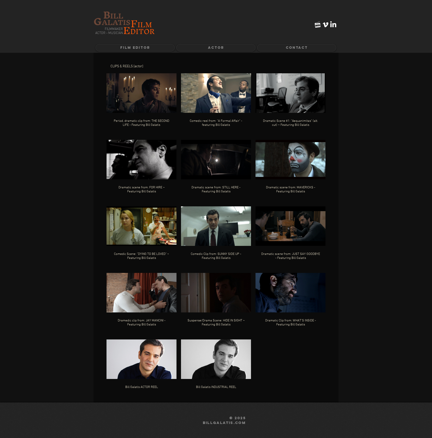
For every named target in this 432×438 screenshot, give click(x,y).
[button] (216, 48)
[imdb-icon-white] (318, 25)
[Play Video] (141, 93)
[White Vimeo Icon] (325, 25)
